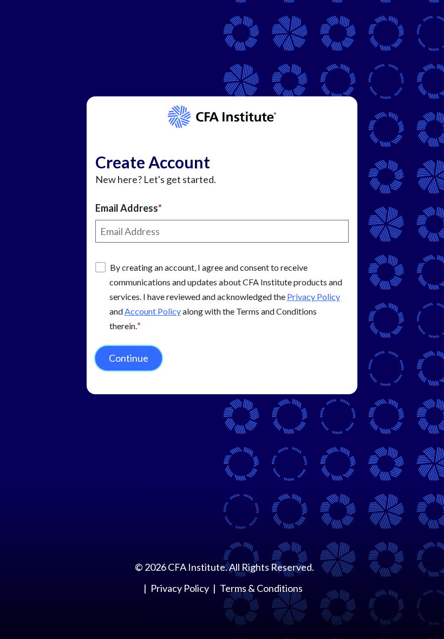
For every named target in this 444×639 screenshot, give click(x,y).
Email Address (126, 208)
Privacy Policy (313, 296)
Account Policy (153, 311)
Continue (128, 358)
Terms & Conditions (261, 588)
